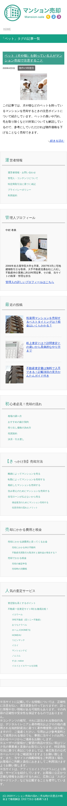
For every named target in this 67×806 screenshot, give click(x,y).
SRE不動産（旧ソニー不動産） (27, 619)
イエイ (15, 645)
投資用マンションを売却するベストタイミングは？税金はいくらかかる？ (43, 322)
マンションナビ (19, 650)
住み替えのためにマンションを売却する (29, 491)
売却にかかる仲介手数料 (24, 547)
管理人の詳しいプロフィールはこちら (30, 282)
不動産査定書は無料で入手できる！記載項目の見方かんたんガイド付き (43, 372)
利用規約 (12, 195)
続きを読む (57, 140)
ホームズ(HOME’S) (21, 630)
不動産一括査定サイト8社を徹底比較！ (28, 609)
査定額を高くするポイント (22, 603)
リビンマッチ (18, 640)
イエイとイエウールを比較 (25, 666)
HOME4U (16, 635)
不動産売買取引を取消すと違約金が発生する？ (34, 552)
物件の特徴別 (26, 68)
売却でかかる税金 (17, 558)
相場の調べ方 (15, 416)
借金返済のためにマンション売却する (30, 502)
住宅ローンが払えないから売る (24, 496)
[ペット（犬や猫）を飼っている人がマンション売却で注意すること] (33, 97)
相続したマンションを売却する (24, 485)
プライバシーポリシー (19, 189)
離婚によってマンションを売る (24, 473)
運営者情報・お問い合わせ (22, 172)
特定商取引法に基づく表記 (22, 184)
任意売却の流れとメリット (25, 507)
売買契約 (12, 433)
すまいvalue (18, 661)
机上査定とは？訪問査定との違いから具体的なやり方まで (43, 347)
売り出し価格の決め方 (19, 427)
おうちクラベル (19, 625)
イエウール (17, 614)
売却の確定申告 (19, 563)
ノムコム (16, 655)
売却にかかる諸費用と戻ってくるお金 (27, 541)
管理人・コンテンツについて (23, 178)
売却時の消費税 (19, 569)
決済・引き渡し (16, 439)
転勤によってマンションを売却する (26, 479)
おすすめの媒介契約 (18, 422)
